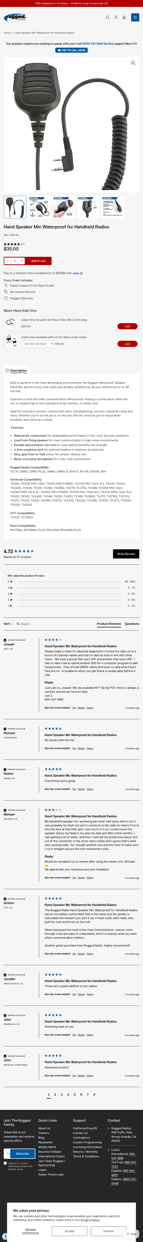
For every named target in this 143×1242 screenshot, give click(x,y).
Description (18, 370)
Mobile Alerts (47, 1147)
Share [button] (90, 707)
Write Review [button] (126, 554)
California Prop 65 (85, 1128)
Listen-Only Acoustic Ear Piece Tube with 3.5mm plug (54, 319)
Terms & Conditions (86, 1156)
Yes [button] (74, 707)
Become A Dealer (49, 1151)
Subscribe (22, 1153)
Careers (43, 1133)
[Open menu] (135, 17)
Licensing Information (87, 1147)
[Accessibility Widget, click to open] (5, 1236)
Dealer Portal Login (51, 1174)
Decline (108, 1231)
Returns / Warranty (85, 1151)
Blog (41, 1137)
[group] (23, 551)
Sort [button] (7, 623)
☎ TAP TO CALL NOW (71, 50)
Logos (42, 1170)
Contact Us (80, 1133)
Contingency (81, 1137)
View (11, 327)
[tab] (109, 624)
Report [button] (81, 707)
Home (7, 32)
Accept (69, 1231)
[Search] (108, 17)
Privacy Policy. (90, 1220)
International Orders (51, 1156)
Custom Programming (87, 1142)
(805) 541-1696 (92, 43)
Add (127, 326)
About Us (44, 1128)
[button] (71, 244)
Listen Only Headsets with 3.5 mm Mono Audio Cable (53, 337)
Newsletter (45, 1142)
